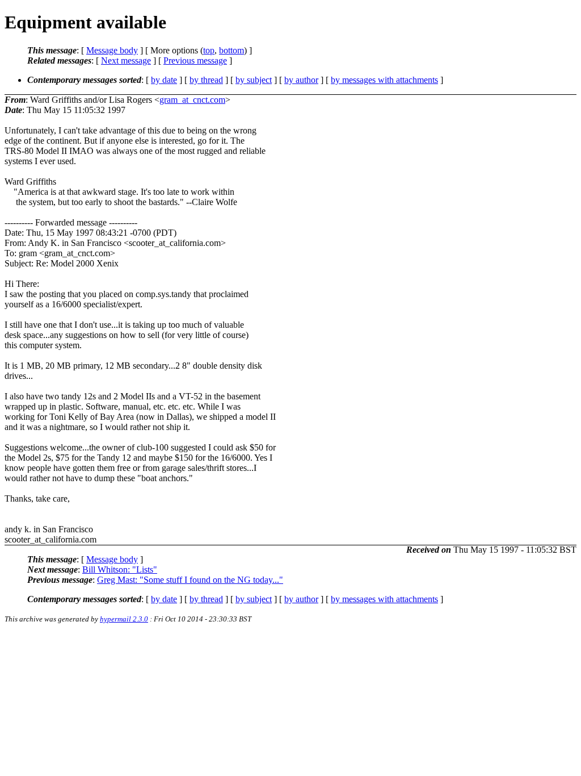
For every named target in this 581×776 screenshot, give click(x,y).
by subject (253, 80)
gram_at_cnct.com (192, 100)
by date (164, 80)
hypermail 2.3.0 (124, 619)
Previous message (195, 60)
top (208, 50)
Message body (112, 50)
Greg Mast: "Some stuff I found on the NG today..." (190, 580)
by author (301, 80)
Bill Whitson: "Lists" (119, 569)
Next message (126, 60)
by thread (206, 80)
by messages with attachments (384, 80)
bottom (231, 50)
